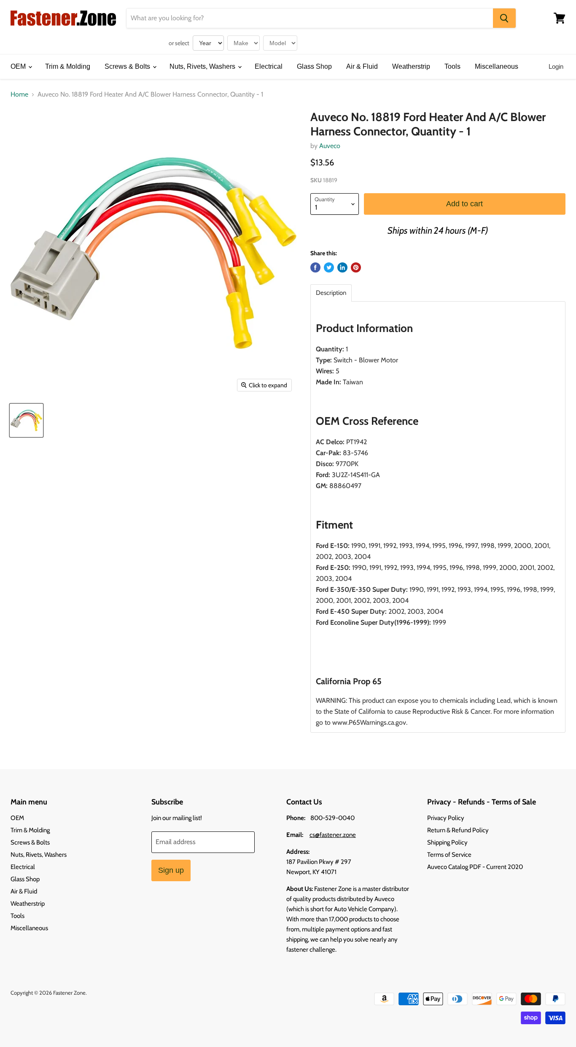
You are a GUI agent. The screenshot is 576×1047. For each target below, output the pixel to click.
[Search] (504, 18)
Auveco (329, 146)
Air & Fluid (362, 66)
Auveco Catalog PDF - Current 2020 (475, 867)
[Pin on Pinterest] (356, 267)
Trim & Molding (67, 66)
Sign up (171, 870)
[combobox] (310, 18)
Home (19, 94)
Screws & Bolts (128, 66)
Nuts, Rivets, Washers (203, 66)
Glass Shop (314, 66)
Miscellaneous (496, 66)
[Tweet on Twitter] (329, 267)
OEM (19, 66)
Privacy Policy (445, 818)
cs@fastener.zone (333, 835)
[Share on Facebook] (315, 267)
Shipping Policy (447, 842)
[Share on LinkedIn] (342, 267)
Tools (452, 66)
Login (556, 66)
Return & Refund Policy (458, 830)
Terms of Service (449, 854)
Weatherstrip (411, 66)
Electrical (269, 66)
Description (331, 293)
